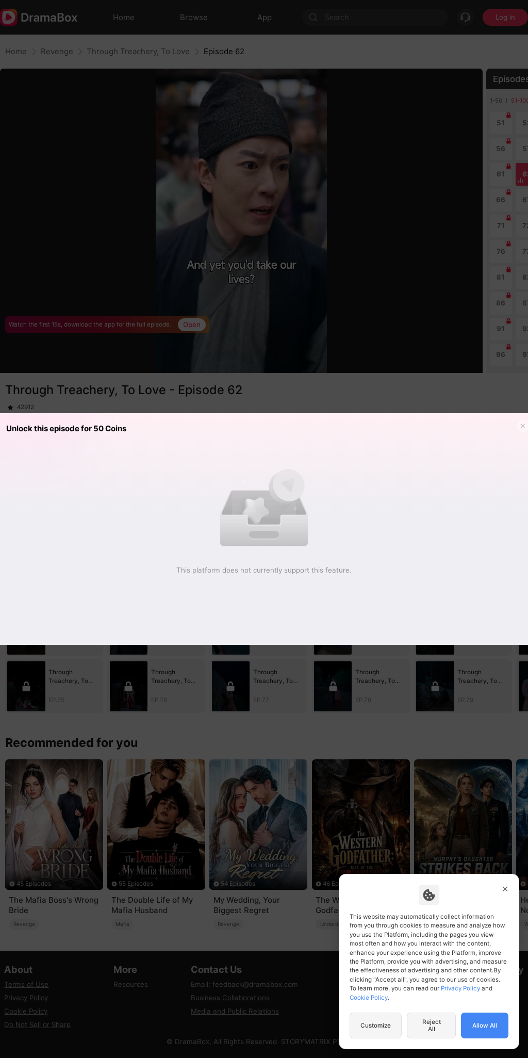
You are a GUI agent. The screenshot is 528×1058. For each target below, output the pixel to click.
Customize (375, 1025)
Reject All (431, 1025)
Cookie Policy (369, 997)
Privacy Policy (460, 988)
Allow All (484, 1025)
